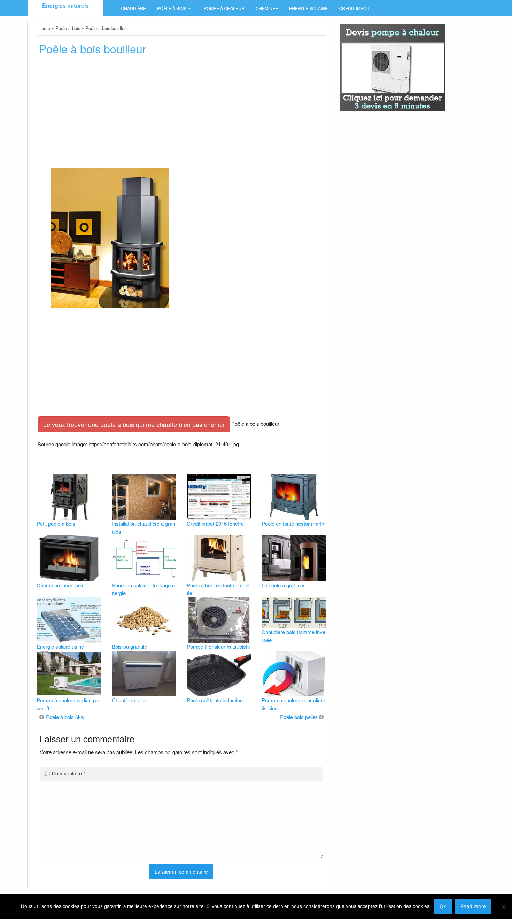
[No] (503, 906)
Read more (473, 906)
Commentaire (68, 773)
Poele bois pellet (298, 716)
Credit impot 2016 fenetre (215, 523)
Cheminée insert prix (60, 585)
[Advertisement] (181, 114)
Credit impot (354, 8)
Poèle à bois (171, 8)
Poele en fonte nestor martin (293, 523)
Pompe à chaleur (224, 8)
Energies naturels (65, 5)
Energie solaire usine (60, 646)
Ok (443, 906)
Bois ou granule (129, 646)
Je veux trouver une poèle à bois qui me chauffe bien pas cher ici (134, 424)
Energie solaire (308, 8)
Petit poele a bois (56, 523)
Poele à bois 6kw (65, 716)
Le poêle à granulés (284, 585)
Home (44, 28)
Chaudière (133, 8)
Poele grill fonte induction (215, 700)
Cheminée (267, 8)
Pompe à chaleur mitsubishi (218, 646)
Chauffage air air (130, 700)
